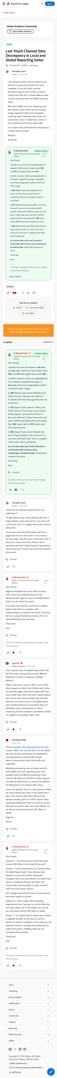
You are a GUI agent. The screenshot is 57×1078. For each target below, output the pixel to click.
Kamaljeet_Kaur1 (19, 71)
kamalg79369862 (19, 740)
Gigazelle (16, 663)
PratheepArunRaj (21, 150)
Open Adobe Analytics (22, 31)
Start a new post (25, 332)
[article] (28, 421)
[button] (15, 65)
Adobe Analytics (9, 13)
